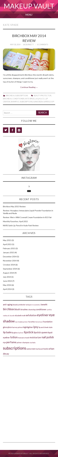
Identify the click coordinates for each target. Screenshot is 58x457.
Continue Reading (29, 87)
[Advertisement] (29, 371)
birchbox (7, 99)
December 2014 (9, 256)
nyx (4, 342)
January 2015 (8, 252)
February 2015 (9, 248)
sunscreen (38, 102)
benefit (44, 304)
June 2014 (7, 281)
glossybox (7, 327)
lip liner (20, 333)
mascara (21, 338)
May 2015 (7, 240)
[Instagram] (19, 130)
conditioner (18, 99)
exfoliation (31, 315)
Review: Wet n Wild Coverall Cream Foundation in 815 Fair (27, 217)
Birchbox (10, 96)
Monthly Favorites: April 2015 (15, 221)
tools (45, 348)
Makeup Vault (29, 6)
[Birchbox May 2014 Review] (29, 59)
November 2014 (9, 260)
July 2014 (7, 277)
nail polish (48, 337)
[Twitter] (5, 130)
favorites (31, 322)
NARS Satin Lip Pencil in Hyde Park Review (21, 225)
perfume (11, 342)
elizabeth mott (20, 315)
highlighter (28, 327)
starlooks (33, 342)
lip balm (7, 332)
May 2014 (7, 285)
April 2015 (7, 244)
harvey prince (17, 327)
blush (17, 309)
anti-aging (7, 304)
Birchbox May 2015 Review (14, 206)
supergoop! (48, 102)
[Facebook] (12, 130)
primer (19, 342)
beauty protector (42, 96)
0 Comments (42, 45)
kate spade (30, 99)
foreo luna (38, 322)
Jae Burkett (28, 45)
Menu (29, 14)
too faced (39, 349)
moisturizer (35, 337)
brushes (24, 309)
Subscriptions (21, 96)
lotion (14, 337)
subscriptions (26, 102)
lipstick (28, 332)
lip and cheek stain (45, 327)
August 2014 (8, 273)
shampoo (15, 102)
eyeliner (43, 315)
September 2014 (10, 269)
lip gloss (15, 332)
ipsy (35, 327)
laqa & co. (40, 99)
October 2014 (9, 265)
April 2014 (7, 289)
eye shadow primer (21, 322)
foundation (47, 321)
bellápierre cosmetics (33, 305)
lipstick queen (40, 332)
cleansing (31, 309)
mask (27, 338)
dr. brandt (11, 315)
